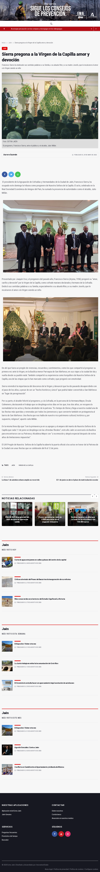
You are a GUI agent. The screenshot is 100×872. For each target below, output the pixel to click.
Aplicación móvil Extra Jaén (11, 811)
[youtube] (61, 834)
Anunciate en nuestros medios (62, 818)
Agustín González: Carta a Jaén (27, 747)
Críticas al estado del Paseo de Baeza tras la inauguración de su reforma (42, 579)
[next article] (91, 29)
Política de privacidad (61, 869)
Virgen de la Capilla (26, 465)
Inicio (4, 43)
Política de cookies (76, 869)
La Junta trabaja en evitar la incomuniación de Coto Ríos (36, 663)
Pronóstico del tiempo (10, 836)
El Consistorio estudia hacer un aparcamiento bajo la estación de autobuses (44, 683)
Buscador (5, 840)
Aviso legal (49, 869)
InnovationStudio (42, 865)
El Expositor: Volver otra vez (25, 644)
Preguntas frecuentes (9, 832)
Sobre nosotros (57, 811)
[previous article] (96, 29)
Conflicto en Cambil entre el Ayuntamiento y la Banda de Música (39, 767)
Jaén (10, 43)
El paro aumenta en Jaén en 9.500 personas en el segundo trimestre (50, 519)
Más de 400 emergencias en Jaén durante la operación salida (17, 519)
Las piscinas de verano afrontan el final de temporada (30, 29)
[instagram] (68, 834)
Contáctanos (56, 814)
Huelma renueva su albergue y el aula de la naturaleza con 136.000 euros (83, 519)
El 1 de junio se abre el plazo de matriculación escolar (77, 480)
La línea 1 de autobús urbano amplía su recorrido (21, 480)
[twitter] (11, 174)
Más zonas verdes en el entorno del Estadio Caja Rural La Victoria (40, 599)
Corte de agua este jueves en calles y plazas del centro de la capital (40, 560)
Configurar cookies (91, 869)
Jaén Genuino (6, 814)
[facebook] (4, 174)
